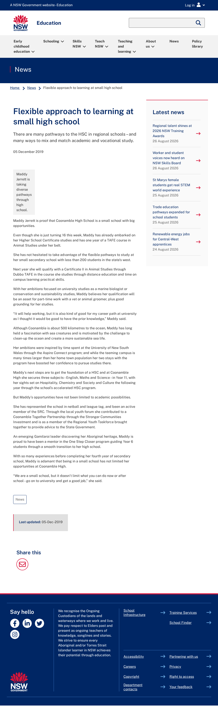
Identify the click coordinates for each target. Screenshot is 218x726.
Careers (129, 667)
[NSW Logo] (20, 23)
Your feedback (180, 687)
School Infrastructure (142, 612)
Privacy (175, 667)
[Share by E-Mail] (22, 569)
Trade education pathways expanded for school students (171, 214)
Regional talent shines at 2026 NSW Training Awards (172, 133)
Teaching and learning (125, 46)
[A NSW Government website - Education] (42, 5)
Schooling (51, 41)
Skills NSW (77, 43)
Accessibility (133, 657)
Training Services (188, 613)
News (174, 41)
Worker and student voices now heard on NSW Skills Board (169, 160)
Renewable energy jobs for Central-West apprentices (171, 241)
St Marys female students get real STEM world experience (171, 187)
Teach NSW (100, 43)
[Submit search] (198, 23)
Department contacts (132, 687)
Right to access (181, 677)
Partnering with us (183, 657)
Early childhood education (22, 46)
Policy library (197, 43)
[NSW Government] (19, 681)
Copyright (131, 677)
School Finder (180, 623)
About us (151, 43)
